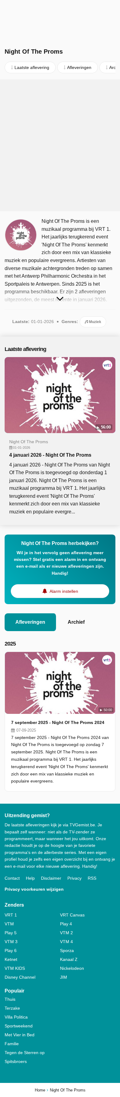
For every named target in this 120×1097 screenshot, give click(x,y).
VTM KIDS (15, 968)
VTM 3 (11, 941)
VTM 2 (66, 932)
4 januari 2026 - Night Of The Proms (50, 455)
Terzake (12, 1008)
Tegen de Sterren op (25, 1052)
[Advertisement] (60, 145)
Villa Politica (16, 1017)
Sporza (67, 950)
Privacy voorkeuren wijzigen (34, 889)
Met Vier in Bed (19, 1034)
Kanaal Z (69, 959)
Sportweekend (19, 1025)
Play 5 (11, 932)
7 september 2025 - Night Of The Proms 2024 (57, 722)
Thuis (10, 999)
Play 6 (11, 950)
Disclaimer (51, 878)
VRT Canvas (72, 914)
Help (30, 878)
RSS (92, 878)
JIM (63, 977)
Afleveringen (30, 622)
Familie (12, 1043)
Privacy (74, 878)
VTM (9, 923)
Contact (12, 878)
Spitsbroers (16, 1061)
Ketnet (11, 959)
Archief (76, 622)
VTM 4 (66, 941)
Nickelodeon (72, 968)
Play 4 (66, 923)
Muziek (94, 322)
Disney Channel (20, 977)
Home (40, 1090)
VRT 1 (11, 914)
